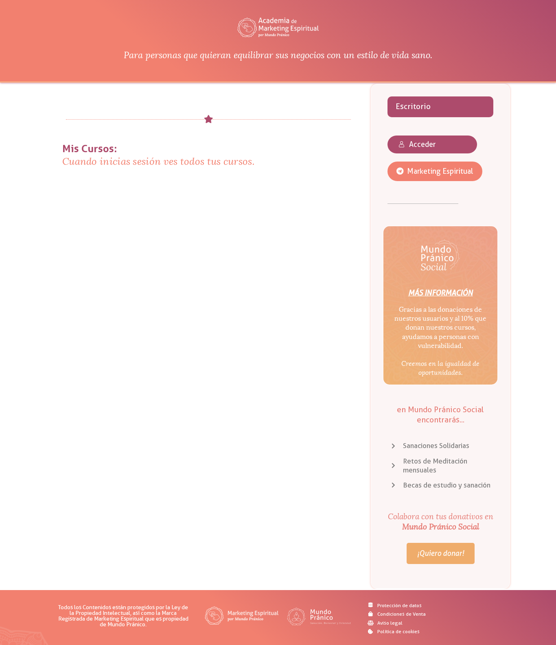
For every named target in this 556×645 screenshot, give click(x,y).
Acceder (422, 144)
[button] (434, 171)
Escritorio (413, 106)
